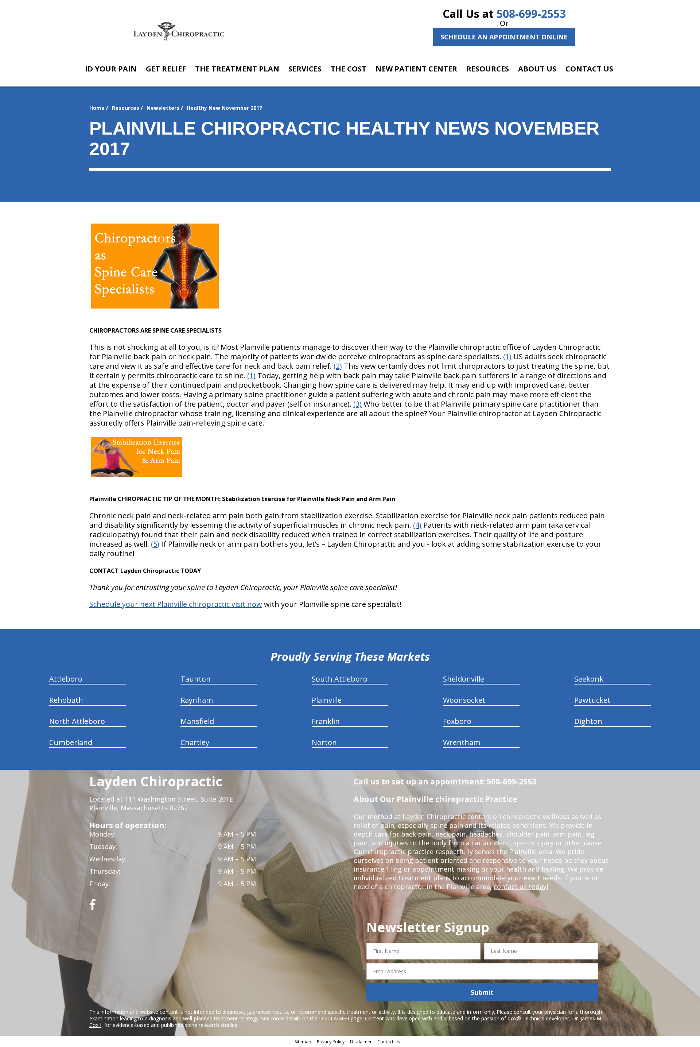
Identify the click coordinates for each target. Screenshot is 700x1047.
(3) (357, 404)
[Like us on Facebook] (92, 907)
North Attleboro (77, 721)
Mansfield (197, 721)
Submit (482, 992)
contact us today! (521, 886)
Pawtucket (592, 700)
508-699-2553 (531, 13)
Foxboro (457, 721)
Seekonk (588, 679)
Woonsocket (464, 700)
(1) (507, 356)
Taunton (195, 679)
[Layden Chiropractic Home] (179, 31)
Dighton (588, 721)
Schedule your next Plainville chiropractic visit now (175, 604)
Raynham (196, 700)
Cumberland (70, 742)
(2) (338, 366)
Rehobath (66, 700)
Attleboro (65, 679)
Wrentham (461, 742)
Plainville (327, 700)
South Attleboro (340, 679)
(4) (417, 525)
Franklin (326, 721)
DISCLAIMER (334, 1018)
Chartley (194, 742)
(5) (155, 544)
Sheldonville (463, 679)
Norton (324, 742)
